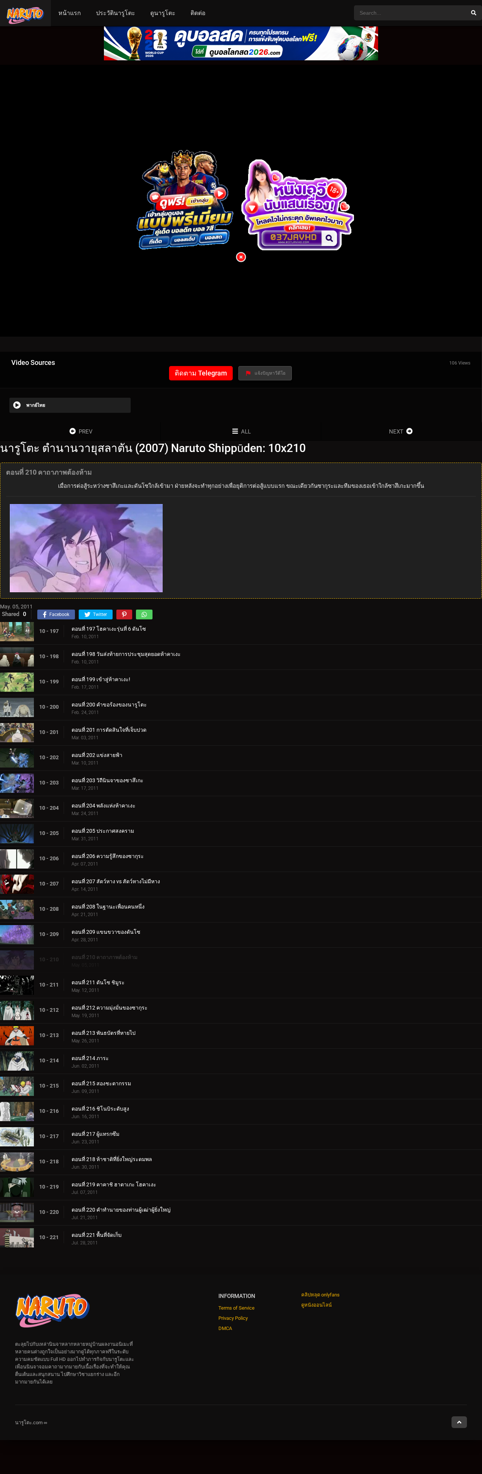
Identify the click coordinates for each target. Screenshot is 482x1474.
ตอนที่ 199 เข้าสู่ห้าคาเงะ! (101, 679)
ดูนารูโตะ (162, 13)
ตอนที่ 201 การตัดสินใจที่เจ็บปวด (109, 729)
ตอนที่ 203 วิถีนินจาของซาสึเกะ (107, 780)
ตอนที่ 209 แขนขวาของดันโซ (106, 932)
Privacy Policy (233, 1318)
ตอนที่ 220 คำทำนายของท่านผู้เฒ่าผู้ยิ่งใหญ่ (121, 1209)
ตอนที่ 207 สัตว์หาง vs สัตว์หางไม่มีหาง (116, 881)
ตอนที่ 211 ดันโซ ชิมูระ (98, 982)
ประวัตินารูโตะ (115, 13)
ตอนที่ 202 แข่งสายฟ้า (97, 755)
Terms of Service (236, 1308)
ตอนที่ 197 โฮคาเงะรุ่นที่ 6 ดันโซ (109, 628)
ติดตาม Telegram (201, 373)
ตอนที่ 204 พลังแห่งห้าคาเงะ (104, 805)
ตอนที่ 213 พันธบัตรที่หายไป (104, 1033)
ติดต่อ (198, 13)
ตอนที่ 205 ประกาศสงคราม (103, 830)
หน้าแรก (69, 13)
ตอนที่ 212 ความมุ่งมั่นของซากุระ (110, 1007)
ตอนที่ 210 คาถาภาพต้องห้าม (104, 957)
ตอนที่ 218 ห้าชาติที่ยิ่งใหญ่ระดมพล (112, 1159)
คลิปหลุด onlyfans (320, 1295)
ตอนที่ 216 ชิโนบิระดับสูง (100, 1108)
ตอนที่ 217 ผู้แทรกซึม (95, 1134)
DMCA (225, 1328)
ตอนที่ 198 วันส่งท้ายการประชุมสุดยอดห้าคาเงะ (126, 654)
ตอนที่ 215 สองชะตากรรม (101, 1083)
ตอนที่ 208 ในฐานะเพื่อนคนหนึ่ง (108, 906)
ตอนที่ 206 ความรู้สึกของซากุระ (108, 856)
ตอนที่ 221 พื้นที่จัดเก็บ (97, 1235)
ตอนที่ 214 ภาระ (90, 1058)
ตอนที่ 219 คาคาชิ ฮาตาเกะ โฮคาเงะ (114, 1184)
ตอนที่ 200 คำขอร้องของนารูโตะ (109, 704)
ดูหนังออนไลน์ (316, 1305)
